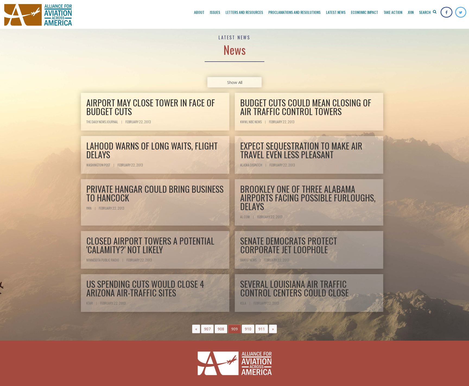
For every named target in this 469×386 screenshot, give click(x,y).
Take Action (393, 12)
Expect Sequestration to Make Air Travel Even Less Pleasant (301, 150)
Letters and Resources (244, 12)
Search (425, 12)
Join (411, 12)
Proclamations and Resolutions (294, 12)
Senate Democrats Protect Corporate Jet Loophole (288, 245)
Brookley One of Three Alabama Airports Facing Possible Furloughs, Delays (308, 197)
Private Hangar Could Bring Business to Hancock (155, 193)
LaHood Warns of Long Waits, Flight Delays (152, 150)
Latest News (336, 12)
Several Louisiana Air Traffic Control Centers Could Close (294, 288)
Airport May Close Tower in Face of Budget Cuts (150, 107)
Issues (215, 12)
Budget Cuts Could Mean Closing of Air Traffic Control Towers (305, 107)
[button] (196, 329)
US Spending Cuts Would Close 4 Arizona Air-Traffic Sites (145, 288)
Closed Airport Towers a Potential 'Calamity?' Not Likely (150, 245)
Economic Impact (364, 12)
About (199, 12)
